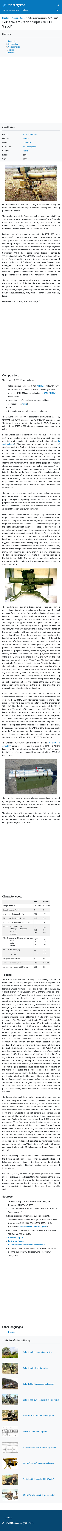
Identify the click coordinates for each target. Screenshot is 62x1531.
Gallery (25, 10)
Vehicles (33, 134)
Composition (13, 44)
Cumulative (27, 142)
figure (24, 404)
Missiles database (11, 10)
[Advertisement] (31, 337)
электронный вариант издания (33, 1227)
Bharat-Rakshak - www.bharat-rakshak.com (26, 1245)
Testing (11, 50)
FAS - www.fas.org (16, 1241)
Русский (11, 1332)
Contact (8, 1517)
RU (57, 10)
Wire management (29, 147)
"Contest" (52, 743)
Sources (11, 53)
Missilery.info (16, 5)
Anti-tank (26, 138)
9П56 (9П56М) (50, 393)
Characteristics (14, 47)
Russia (25, 151)
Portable (26, 134)
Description (12, 41)
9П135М (41, 386)
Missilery (5, 18)
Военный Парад (15, 1237)
